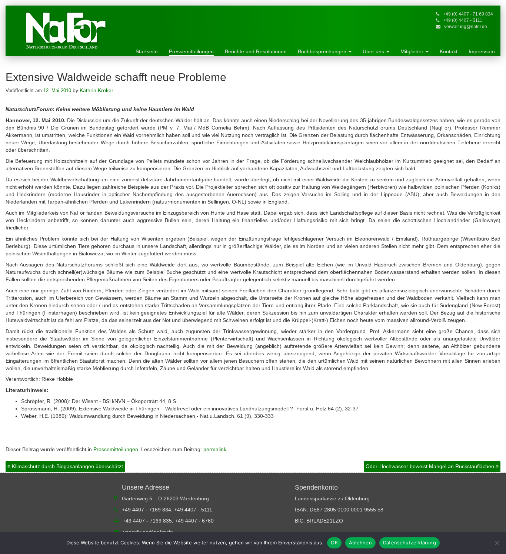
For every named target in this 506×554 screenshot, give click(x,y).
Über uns (374, 51)
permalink (214, 449)
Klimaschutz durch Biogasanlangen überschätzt (66, 466)
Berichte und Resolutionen (256, 51)
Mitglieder (412, 51)
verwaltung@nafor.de (465, 26)
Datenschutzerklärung (409, 542)
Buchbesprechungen (323, 51)
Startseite (147, 51)
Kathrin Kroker (96, 90)
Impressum (482, 51)
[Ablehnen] (496, 543)
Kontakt (448, 51)
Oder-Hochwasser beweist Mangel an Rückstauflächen (431, 466)
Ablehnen (360, 542)
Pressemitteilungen (191, 51)
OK (334, 542)
